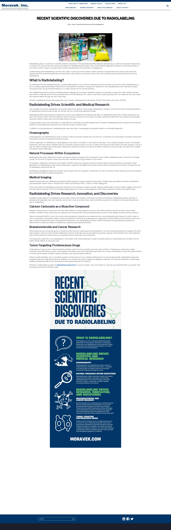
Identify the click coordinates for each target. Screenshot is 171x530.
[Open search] (167, 6)
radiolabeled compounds (66, 265)
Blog (73, 24)
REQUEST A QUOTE (96, 3)
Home (69, 24)
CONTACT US (122, 3)
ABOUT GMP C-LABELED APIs (78, 3)
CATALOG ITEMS (110, 3)
